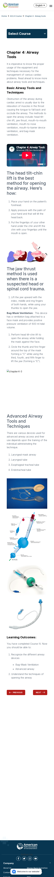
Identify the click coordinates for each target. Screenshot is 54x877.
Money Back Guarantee (37, 868)
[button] (41, 5)
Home (4, 16)
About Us (7, 868)
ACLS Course (16, 16)
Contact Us (8, 872)
